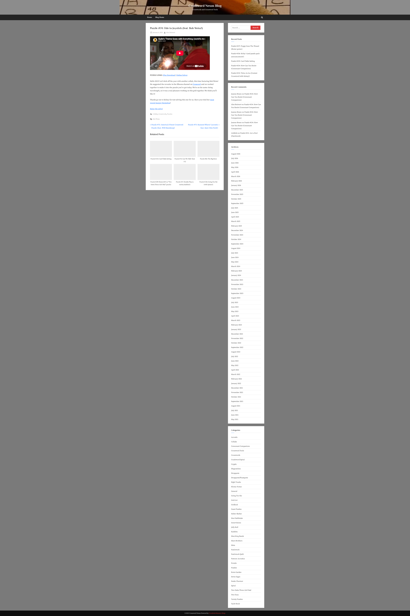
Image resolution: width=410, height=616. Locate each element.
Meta (233, 545)
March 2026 (235, 176)
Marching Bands (237, 536)
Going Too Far (236, 496)
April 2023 (235, 316)
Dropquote (235, 473)
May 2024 (234, 262)
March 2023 (235, 320)
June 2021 (235, 415)
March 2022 (235, 374)
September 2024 (237, 244)
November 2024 (237, 235)
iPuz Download (169, 75)
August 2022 (235, 352)
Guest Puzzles (236, 509)
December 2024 (237, 230)
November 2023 (237, 284)
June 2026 (235, 163)
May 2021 (234, 419)
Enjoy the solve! (156, 109)
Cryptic (234, 464)
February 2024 (236, 271)
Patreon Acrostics (238, 559)
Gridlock (234, 505)
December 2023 (237, 280)
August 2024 (235, 248)
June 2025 (235, 212)
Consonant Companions (240, 446)
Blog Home (159, 17)
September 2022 (237, 347)
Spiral (233, 586)
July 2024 (234, 253)
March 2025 (235, 221)
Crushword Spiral (238, 460)
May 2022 (234, 365)
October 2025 (236, 199)
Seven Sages (235, 577)
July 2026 (234, 158)
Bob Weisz (156, 119)
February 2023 (236, 325)
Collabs (155, 114)
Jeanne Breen (236, 94)
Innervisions (236, 523)
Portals (234, 563)
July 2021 (234, 410)
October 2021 (236, 397)
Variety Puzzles (237, 599)
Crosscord (197, 84)
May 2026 (234, 167)
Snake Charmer (237, 581)
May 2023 (234, 311)
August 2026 (235, 154)
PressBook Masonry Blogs (217, 613)
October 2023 (236, 289)
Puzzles (169, 114)
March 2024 (235, 266)
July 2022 (234, 356)
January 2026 (236, 185)
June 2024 (235, 257)
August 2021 (235, 406)
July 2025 (234, 208)
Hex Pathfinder (237, 518)
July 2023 (234, 302)
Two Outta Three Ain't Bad (241, 590)
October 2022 (236, 343)
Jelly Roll (234, 527)
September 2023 (237, 293)
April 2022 (235, 370)
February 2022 (236, 379)
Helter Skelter (236, 514)
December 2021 (237, 388)
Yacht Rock (235, 604)
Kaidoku (234, 532)
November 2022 (237, 338)
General (234, 491)
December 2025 (237, 190)
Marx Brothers (236, 541)
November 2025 (237, 194)
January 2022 (236, 383)
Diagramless (236, 469)
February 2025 (236, 226)
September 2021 (237, 401)
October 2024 (236, 239)
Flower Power (236, 487)
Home (149, 17)
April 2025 (235, 217)
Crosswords (162, 114)
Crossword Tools (237, 451)
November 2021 (237, 392)
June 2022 (235, 361)
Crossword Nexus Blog (205, 6)
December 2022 (237, 334)
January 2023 (236, 329)
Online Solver (181, 75)
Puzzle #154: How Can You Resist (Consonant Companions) (244, 97)
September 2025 (237, 203)
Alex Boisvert (170, 32)
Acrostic (234, 437)
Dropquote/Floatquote (239, 478)
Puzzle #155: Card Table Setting (243, 61)
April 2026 (235, 172)
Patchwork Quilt (237, 554)
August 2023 (235, 298)
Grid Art (234, 500)
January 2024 (236, 275)
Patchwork (235, 550)
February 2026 (236, 181)
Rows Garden (236, 572)
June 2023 (235, 307)
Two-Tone (235, 595)
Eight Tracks (236, 482)
